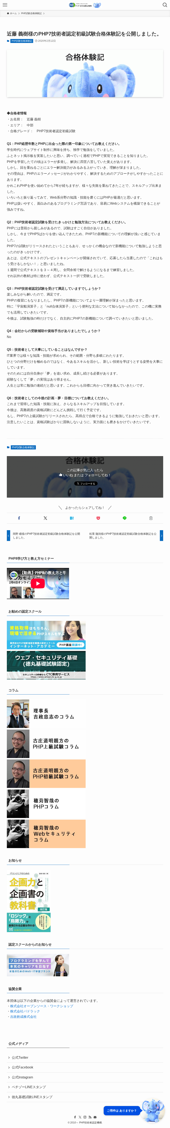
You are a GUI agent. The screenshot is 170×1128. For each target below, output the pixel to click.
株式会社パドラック (25, 1011)
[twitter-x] (80, 1117)
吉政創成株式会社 (23, 1016)
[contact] (95, 1117)
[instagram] (85, 1117)
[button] (19, 518)
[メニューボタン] (5, 5)
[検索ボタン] (165, 5)
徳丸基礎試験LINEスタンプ (32, 1097)
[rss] (90, 1117)
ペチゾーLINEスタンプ (29, 1087)
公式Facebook (22, 1067)
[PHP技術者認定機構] (85, 5)
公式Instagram (22, 1077)
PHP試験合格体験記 (22, 41)
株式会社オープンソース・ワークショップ (41, 1006)
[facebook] (75, 1117)
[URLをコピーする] (150, 518)
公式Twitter (20, 1057)
